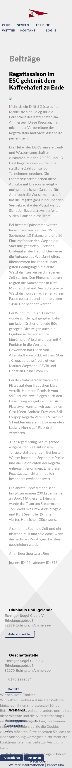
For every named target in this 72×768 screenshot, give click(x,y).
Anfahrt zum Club (19, 634)
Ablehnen (34, 757)
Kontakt (13, 689)
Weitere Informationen (26, 765)
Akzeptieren (12, 757)
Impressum (55, 765)
